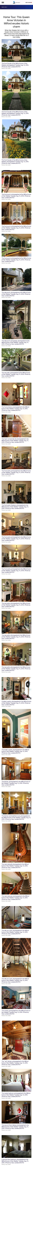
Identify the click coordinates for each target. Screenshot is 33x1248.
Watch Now (28, 2)
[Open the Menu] (2, 2)
